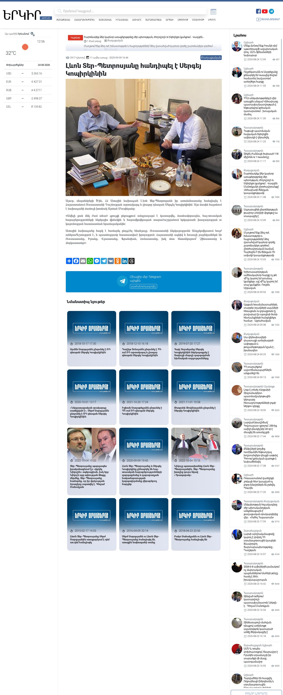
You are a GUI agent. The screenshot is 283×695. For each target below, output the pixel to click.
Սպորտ (211, 19)
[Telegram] (271, 11)
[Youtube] (265, 11)
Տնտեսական (105, 19)
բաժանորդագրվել (143, 286)
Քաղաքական (63, 19)
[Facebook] (258, 11)
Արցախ (170, 19)
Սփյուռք (183, 19)
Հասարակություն (84, 19)
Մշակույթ (198, 19)
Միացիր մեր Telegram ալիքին (145, 279)
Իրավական (122, 19)
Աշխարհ (136, 19)
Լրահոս (240, 35)
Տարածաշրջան (153, 19)
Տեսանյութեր (270, 19)
